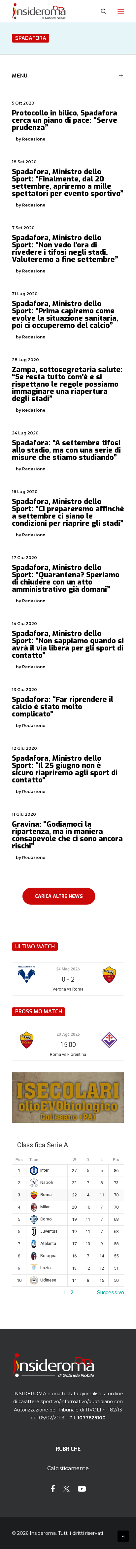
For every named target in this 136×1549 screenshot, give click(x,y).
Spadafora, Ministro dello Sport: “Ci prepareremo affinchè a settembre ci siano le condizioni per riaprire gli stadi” (68, 512)
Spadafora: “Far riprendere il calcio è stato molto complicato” (62, 707)
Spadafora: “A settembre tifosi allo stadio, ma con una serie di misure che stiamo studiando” (66, 450)
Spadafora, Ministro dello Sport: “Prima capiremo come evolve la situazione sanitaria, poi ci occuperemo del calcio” (65, 314)
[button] (121, 11)
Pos (19, 1159)
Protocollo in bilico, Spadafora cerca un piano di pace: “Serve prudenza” (64, 120)
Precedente (25, 1292)
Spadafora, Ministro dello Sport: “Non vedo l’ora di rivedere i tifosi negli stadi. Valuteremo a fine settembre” (65, 248)
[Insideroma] (39, 11)
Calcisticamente (68, 1468)
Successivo (110, 1292)
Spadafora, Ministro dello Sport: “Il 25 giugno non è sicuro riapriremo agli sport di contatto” (65, 769)
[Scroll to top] (123, 1536)
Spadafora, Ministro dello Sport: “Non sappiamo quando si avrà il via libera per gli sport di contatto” (68, 644)
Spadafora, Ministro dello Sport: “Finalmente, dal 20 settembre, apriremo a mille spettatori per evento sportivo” (67, 182)
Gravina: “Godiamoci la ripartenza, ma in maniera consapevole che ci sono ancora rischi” (67, 835)
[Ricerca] (101, 11)
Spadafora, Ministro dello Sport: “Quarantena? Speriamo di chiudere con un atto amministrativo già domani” (65, 578)
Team (34, 1159)
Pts (116, 1159)
